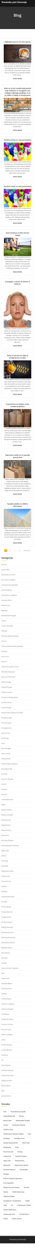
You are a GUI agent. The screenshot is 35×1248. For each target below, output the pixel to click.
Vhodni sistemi (6, 1045)
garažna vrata (8, 1129)
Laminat (4, 794)
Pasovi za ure (6, 881)
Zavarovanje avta (7, 1075)
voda (5, 1205)
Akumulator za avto (8, 575)
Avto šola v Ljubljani (8, 580)
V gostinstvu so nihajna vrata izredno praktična (17, 405)
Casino (3, 621)
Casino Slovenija (7, 626)
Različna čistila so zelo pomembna (17, 140)
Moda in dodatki (7, 815)
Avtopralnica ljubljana (9, 595)
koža (17, 1147)
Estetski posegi (6, 687)
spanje (5, 1192)
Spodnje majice (6, 983)
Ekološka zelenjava (8, 672)
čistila (5, 1218)
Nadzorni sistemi (21, 1156)
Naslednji (27, 550)
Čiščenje (4, 631)
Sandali (4, 963)
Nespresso (5, 835)
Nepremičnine (6, 830)
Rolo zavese (5, 953)
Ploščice (4, 886)
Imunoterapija (6, 723)
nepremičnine (19, 1161)
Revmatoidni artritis (8, 937)
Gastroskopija (6, 708)
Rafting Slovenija (7, 927)
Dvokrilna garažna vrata (10, 667)
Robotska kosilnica (8, 943)
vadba (27, 1201)
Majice (3, 805)
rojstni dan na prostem (11, 1187)
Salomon (4, 958)
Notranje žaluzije (7, 840)
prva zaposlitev (8, 1183)
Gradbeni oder (6, 718)
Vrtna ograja (5, 1065)
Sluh (2, 973)
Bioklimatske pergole (8, 616)
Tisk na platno (6, 999)
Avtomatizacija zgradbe (9, 585)
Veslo (3, 1040)
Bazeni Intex (5, 605)
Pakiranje (4, 861)
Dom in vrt (5, 656)
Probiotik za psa (7, 912)
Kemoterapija (6, 748)
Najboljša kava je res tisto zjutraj (17, 42)
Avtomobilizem (6, 590)
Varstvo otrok (6, 1029)
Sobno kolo (5, 978)
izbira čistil (25, 1143)
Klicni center (5, 754)
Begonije (4, 610)
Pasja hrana (5, 876)
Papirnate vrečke (7, 871)
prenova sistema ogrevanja (12, 1178)
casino (5, 1125)
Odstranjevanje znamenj (10, 846)
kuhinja (20, 1152)
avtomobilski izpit (9, 1116)
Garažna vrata (6, 702)
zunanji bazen (24, 1214)
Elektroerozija (6, 682)
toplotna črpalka (9, 1196)
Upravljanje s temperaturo (12, 1201)
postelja (6, 1174)
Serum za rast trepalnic (9, 968)
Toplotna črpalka (7, 1009)
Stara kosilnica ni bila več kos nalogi (17, 234)
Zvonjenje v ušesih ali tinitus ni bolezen (17, 282)
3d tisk (3, 564)
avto (4, 1111)
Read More (17, 79)
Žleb (2, 1091)
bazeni (21, 1116)
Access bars (5, 570)
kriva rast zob (8, 1152)
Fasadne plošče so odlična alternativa (17, 505)
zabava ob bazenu (9, 1210)
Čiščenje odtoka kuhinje (9, 636)
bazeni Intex (7, 1120)
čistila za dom (17, 1218)
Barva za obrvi (6, 600)
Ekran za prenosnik (8, 677)
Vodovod (4, 1055)
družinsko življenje (18, 1125)
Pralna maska (6, 907)
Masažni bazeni (6, 810)
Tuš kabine (5, 1014)
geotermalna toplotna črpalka (13, 1134)
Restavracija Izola (7, 932)
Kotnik (3, 784)
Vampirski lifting (7, 1019)
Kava (3, 743)
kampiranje (7, 1147)
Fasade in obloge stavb (9, 697)
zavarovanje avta (9, 1214)
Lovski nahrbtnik (7, 800)
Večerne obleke (6, 1035)
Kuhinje (4, 789)
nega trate (7, 1161)
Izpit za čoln (5, 733)
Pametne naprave (9, 1169)
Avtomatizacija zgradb (18, 1111)
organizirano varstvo (21, 1165)
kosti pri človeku (7, 779)
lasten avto (7, 1156)
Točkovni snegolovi (8, 1004)
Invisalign (6, 1138)
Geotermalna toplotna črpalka (12, 713)
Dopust (4, 662)
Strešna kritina (6, 989)
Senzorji (26, 1187)
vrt (12, 1205)
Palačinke (4, 866)
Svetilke (4, 994)
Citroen (4, 641)
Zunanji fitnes (6, 1096)
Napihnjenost (6, 820)
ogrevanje (6, 1165)
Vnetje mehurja (6, 1050)
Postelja (4, 902)
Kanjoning (4, 738)
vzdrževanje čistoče (24, 1205)
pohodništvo (24, 1169)
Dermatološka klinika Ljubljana (12, 646)
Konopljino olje (6, 769)
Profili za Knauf (6, 922)
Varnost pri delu (7, 1024)
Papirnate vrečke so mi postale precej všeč (17, 456)
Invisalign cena (6, 728)
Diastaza (4, 651)
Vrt (2, 1060)
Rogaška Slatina (6, 948)
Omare (3, 856)
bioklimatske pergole (23, 1120)
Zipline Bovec (6, 1086)
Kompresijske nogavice (9, 764)
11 (19, 550)
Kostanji (4, 774)
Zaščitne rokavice (7, 1070)
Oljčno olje (5, 851)
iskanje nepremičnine (10, 1143)
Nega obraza (5, 825)
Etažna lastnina (6, 692)
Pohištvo (4, 891)
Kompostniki (5, 759)
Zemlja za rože (6, 1081)
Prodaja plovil (6, 917)
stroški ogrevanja (18, 1192)
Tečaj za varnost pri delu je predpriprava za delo (17, 356)
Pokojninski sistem (8, 897)
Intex (29, 1134)
